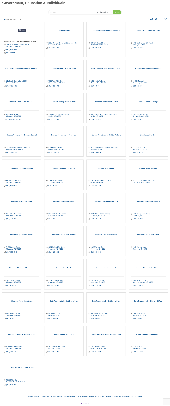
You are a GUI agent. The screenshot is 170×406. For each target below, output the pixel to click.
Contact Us (109, 396)
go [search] (118, 12)
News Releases (45, 396)
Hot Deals (66, 396)
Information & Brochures (122, 396)
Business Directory (33, 396)
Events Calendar (56, 396)
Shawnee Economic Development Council (20, 42)
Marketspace (92, 396)
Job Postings (101, 396)
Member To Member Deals (78, 396)
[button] (3, 19)
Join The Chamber (136, 396)
